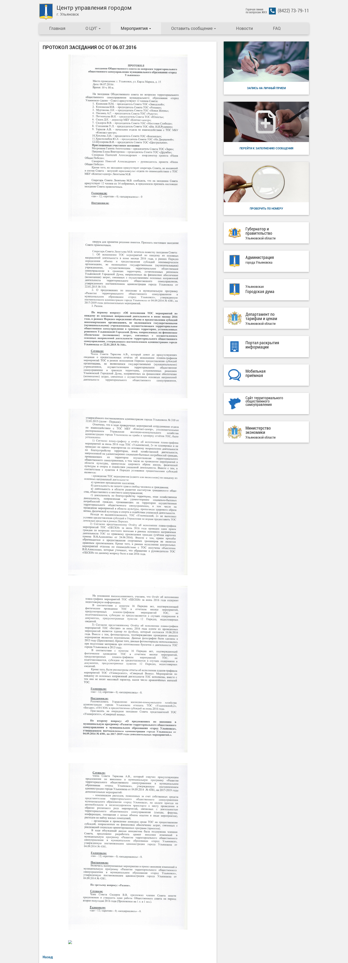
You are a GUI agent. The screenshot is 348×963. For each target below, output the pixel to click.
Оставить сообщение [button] (192, 28)
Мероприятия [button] (135, 28)
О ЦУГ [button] (91, 28)
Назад (48, 957)
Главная (57, 28)
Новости (244, 28)
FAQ (277, 28)
